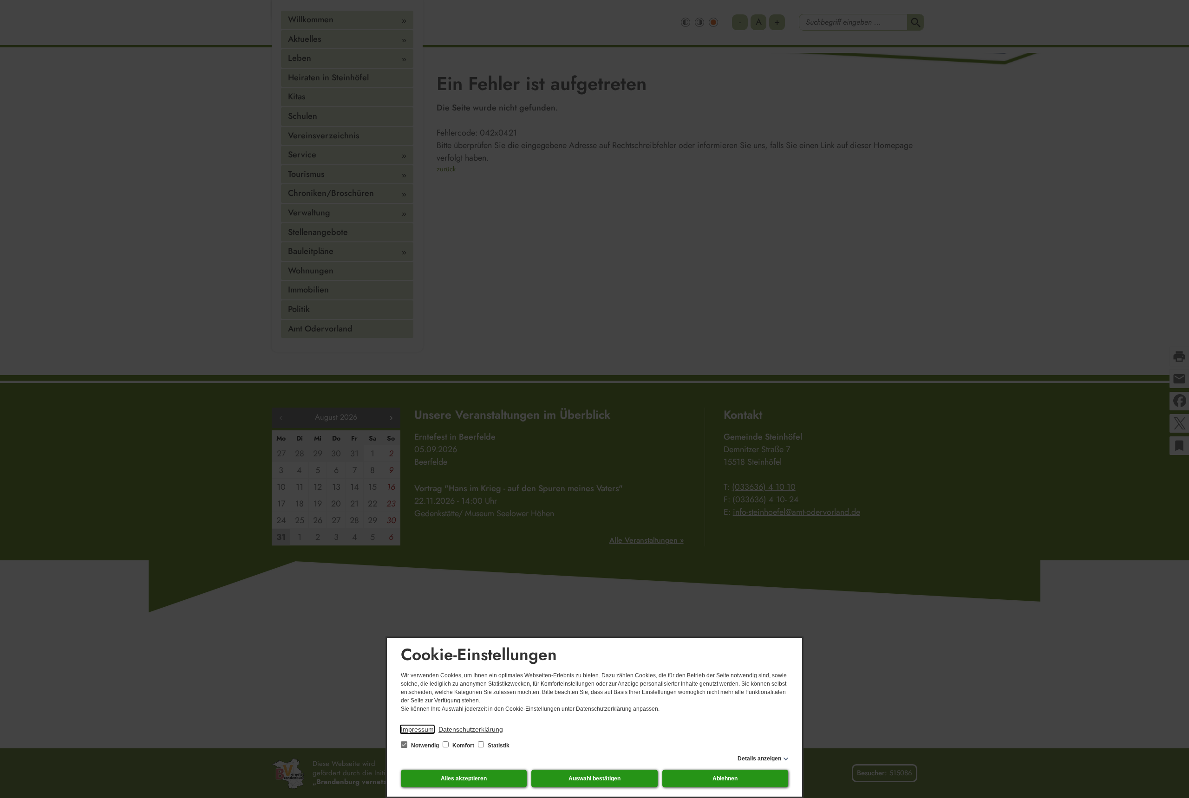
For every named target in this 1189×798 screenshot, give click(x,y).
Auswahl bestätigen (594, 778)
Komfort (463, 745)
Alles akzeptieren (464, 778)
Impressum (417, 729)
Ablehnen (725, 778)
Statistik (498, 745)
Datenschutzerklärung (470, 729)
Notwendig (425, 745)
